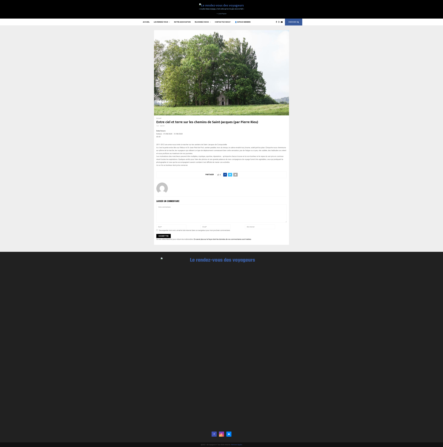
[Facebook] (277, 22)
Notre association (182, 22)
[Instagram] (279, 22)
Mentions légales (236, 445)
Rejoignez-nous (202, 22)
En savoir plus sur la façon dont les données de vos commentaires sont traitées (222, 239)
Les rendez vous (161, 22)
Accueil (146, 22)
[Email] (282, 22)
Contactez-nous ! (223, 22)
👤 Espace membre (243, 22)
